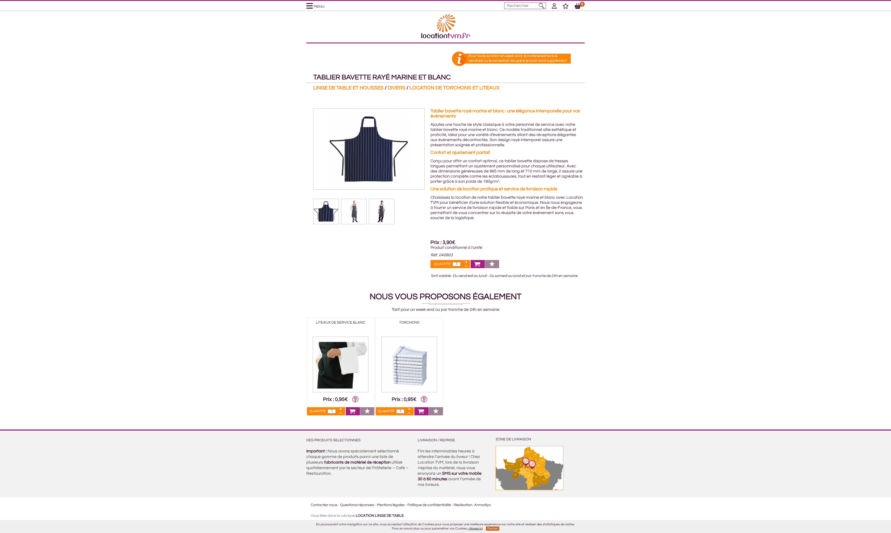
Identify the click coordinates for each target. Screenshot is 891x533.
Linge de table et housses (348, 88)
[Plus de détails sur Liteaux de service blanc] (340, 391)
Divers (396, 88)
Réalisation (463, 505)
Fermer (492, 528)
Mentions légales (391, 505)
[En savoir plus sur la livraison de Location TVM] (529, 489)
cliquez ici (475, 528)
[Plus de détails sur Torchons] (409, 391)
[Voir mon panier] (578, 7)
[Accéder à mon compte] (554, 7)
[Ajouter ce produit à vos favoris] (492, 267)
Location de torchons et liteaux (454, 88)
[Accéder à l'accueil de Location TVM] (445, 37)
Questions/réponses (357, 505)
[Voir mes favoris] (565, 7)
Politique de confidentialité (429, 505)
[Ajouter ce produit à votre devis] (478, 267)
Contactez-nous (324, 505)
